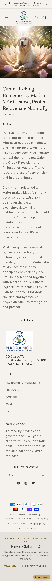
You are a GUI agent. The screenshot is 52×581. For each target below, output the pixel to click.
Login (9, 411)
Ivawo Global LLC (26, 546)
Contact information (27, 528)
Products (12, 390)
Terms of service (18, 523)
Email (9, 404)
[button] (6, 17)
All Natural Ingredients (23, 382)
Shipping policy (37, 523)
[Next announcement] (46, 4)
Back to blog (28, 320)
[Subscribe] (42, 475)
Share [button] (9, 124)
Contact (11, 397)
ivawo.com (10, 566)
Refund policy (24, 518)
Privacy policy (41, 518)
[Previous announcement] (5, 4)
